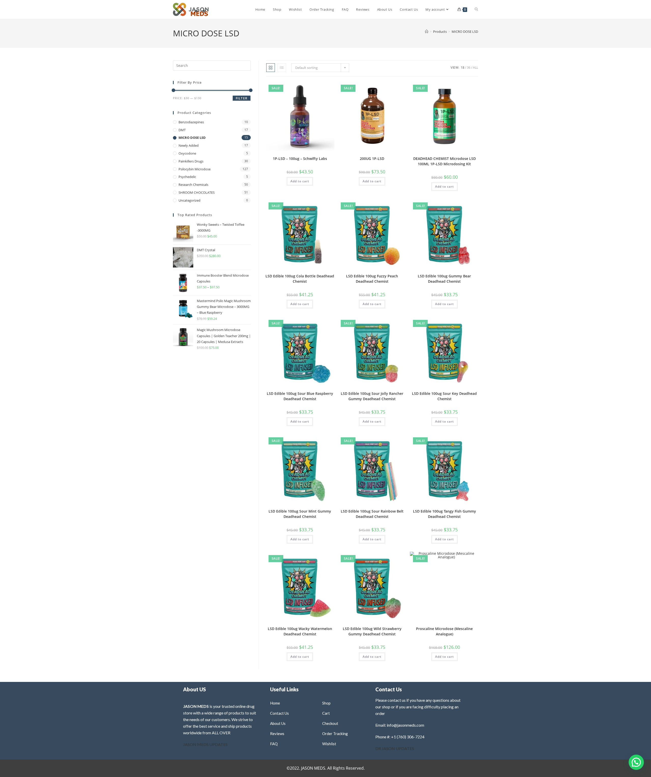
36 (468, 67)
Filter (241, 98)
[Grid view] (270, 67)
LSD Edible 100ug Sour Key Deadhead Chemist (444, 396)
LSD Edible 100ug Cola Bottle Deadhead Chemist (299, 279)
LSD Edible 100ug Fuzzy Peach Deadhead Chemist (372, 279)
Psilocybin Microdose (195, 169)
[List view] (281, 67)
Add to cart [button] (299, 181)
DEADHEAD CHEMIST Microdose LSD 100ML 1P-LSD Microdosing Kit (444, 161)
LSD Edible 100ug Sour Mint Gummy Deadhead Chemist (300, 514)
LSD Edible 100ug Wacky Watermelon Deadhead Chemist (300, 631)
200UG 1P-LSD (372, 158)
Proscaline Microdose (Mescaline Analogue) (444, 631)
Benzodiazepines (191, 122)
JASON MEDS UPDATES (205, 744)
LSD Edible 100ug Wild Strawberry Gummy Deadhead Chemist (372, 631)
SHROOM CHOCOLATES (197, 192)
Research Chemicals (193, 184)
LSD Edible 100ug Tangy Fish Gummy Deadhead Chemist (444, 514)
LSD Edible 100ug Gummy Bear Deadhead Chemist (444, 279)
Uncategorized (189, 200)
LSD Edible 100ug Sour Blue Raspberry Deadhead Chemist (300, 396)
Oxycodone (187, 153)
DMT (182, 130)
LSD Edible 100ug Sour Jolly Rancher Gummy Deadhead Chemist (372, 396)
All (475, 67)
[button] (317, 87)
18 (462, 67)
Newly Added (189, 145)
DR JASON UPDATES (394, 748)
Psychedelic (187, 176)
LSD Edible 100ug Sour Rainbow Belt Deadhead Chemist (372, 514)
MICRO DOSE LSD (465, 31)
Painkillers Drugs (191, 161)
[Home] (426, 31)
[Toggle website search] (476, 9)
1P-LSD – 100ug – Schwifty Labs (300, 158)
